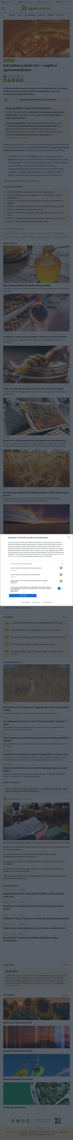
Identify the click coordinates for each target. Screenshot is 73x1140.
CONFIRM (22, 595)
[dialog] (36, 570)
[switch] (60, 568)
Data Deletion (26, 602)
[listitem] (36, 564)
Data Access (36, 602)
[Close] (69, 538)
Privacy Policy (47, 602)
